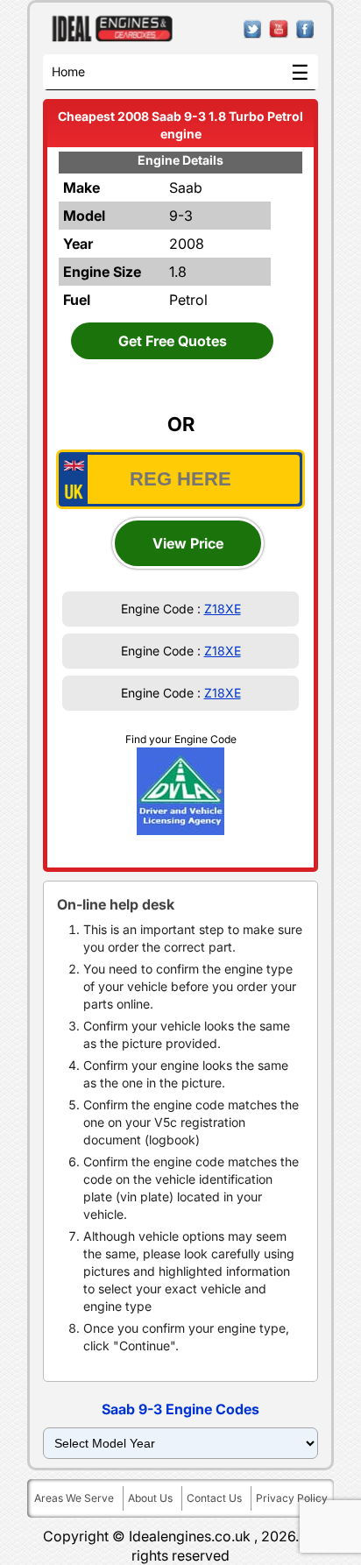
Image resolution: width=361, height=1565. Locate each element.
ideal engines (113, 29)
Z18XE (222, 608)
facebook (305, 29)
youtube (279, 29)
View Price (187, 543)
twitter (253, 29)
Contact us (214, 1498)
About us (150, 1498)
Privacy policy (292, 1498)
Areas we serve (74, 1498)
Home (68, 71)
